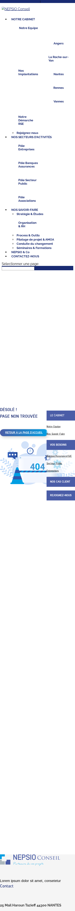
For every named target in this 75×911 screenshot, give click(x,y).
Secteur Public (54, 463)
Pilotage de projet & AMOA (35, 239)
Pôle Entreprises (26, 147)
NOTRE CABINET (23, 19)
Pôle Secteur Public (27, 181)
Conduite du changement (35, 243)
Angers (58, 43)
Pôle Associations (27, 198)
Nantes (59, 74)
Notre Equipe (28, 28)
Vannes (59, 101)
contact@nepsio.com (29, 2)
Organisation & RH (27, 224)
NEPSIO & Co (20, 252)
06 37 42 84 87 (48, 2)
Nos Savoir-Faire (56, 434)
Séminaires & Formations (34, 248)
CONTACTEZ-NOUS (25, 256)
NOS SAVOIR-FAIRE (24, 210)
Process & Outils (28, 235)
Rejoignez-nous (27, 133)
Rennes (58, 88)
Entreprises (53, 470)
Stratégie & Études (30, 214)
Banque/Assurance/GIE (59, 456)
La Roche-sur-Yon (58, 58)
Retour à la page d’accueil (24, 432)
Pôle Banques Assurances (28, 164)
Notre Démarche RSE (25, 120)
